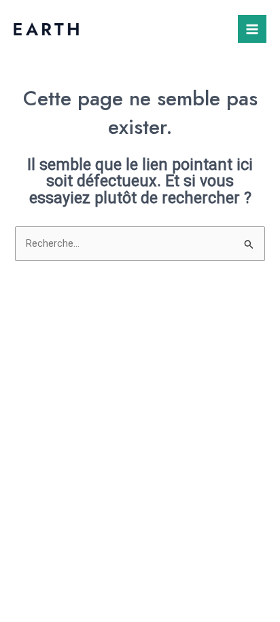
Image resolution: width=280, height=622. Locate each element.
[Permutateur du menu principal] (252, 29)
